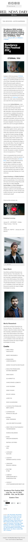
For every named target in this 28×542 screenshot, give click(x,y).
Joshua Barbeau (18, 524)
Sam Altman (13, 528)
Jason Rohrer (11, 524)
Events (5, 516)
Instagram (18, 3)
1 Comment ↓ (6, 39)
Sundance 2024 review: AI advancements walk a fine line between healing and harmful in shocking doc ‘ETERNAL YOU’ (14, 32)
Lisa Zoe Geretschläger (15, 526)
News (15, 518)
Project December (18, 527)
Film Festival (14, 516)
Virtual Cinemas (17, 520)
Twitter (12, 3)
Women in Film (18, 521)
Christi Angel (17, 523)
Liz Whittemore (19, 37)
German (14, 517)
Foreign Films (6, 517)
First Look (19, 516)
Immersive (9, 518)
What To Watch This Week (9, 521)
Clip (8, 514)
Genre (11, 517)
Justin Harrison (7, 526)
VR (21, 520)
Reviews (18, 518)
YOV (4, 530)
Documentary (12, 514)
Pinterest (15, 3)
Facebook (9, 3)
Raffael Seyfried (7, 528)
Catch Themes (19, 539)
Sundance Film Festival (8, 520)
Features (9, 516)
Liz (12, 518)
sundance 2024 (19, 528)
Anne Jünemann (10, 523)
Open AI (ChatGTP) (10, 527)
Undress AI (15, 97)
